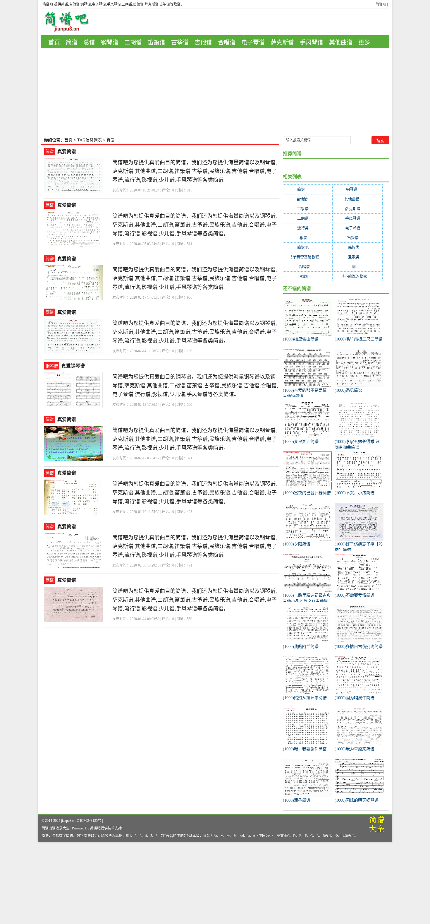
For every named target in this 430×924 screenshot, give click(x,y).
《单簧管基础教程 (307, 257)
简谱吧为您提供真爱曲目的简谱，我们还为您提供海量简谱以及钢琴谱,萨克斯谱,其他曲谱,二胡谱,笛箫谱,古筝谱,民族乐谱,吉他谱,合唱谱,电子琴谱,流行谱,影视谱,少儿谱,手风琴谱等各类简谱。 (194, 171)
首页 (54, 42)
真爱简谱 (66, 151)
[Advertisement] (215, 92)
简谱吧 (381, 4)
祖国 (307, 276)
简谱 (72, 42)
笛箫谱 (156, 42)
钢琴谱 (109, 42)
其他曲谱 (340, 42)
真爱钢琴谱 (73, 365)
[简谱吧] (71, 21)
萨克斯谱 (282, 42)
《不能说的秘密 (357, 276)
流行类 (307, 228)
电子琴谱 (253, 42)
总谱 (89, 42)
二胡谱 (133, 42)
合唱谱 (226, 42)
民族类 (357, 247)
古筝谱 (180, 42)
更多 (364, 42)
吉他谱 (203, 42)
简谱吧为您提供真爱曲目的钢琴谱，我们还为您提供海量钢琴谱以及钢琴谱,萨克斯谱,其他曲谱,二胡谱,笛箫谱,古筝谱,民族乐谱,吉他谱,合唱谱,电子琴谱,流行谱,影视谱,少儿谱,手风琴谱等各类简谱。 (195, 385)
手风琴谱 (311, 42)
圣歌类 (357, 257)
